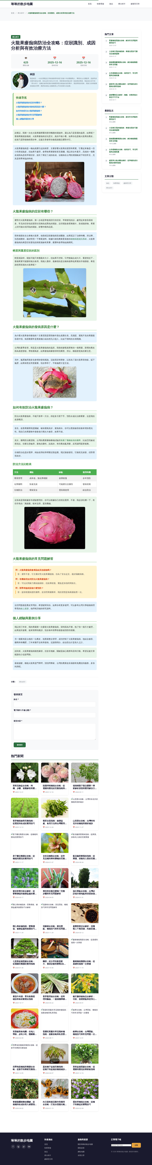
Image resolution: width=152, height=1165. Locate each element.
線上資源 (25, 608)
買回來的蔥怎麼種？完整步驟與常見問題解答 (54, 892)
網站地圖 (81, 1151)
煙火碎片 (121, 4)
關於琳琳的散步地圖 (85, 1144)
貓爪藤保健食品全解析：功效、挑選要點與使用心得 (84, 999)
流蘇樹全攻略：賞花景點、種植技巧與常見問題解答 (54, 929)
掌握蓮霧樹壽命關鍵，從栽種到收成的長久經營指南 (24, 1104)
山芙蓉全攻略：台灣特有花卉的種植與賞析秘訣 (84, 822)
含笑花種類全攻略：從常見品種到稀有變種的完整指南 (54, 858)
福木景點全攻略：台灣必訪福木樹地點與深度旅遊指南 (84, 894)
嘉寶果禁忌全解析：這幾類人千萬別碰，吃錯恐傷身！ (84, 929)
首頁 (90, 4)
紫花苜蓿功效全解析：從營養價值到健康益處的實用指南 (24, 894)
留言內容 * (18, 721)
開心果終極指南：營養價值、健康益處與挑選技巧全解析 (24, 929)
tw (29, 1146)
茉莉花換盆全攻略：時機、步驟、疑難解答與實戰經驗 (24, 788)
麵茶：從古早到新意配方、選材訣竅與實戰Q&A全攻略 (54, 964)
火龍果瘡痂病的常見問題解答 (29, 114)
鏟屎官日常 (135, 4)
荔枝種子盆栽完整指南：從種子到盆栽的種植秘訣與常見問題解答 (54, 1069)
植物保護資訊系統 (79, 239)
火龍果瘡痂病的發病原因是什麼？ (31, 106)
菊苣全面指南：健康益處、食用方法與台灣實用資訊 (54, 823)
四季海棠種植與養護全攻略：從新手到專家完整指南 (24, 1069)
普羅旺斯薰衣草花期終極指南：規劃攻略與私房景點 (54, 1034)
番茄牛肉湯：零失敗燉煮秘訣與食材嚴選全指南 (24, 997)
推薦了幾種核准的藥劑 (71, 440)
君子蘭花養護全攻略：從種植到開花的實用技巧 (24, 857)
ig (18, 1146)
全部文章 (81, 1155)
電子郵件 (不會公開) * (22, 710)
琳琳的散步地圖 (22, 1140)
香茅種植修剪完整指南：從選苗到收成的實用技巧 (24, 822)
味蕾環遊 (100, 4)
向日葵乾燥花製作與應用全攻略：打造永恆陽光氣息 (54, 1104)
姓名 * (16, 699)
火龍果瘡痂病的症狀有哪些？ (29, 102)
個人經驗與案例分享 (25, 119)
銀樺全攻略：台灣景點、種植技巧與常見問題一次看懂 (84, 1034)
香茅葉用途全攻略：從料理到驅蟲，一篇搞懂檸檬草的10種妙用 (54, 999)
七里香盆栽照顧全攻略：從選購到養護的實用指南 (24, 962)
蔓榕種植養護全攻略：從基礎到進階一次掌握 (84, 962)
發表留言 (20, 745)
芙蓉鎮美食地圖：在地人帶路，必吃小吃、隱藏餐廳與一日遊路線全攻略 (24, 1034)
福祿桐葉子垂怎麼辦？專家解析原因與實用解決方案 (84, 788)
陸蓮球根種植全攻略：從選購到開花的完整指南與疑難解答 (54, 788)
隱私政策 (81, 1148)
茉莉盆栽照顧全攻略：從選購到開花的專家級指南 (84, 1068)
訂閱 (136, 1145)
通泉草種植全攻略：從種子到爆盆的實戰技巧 (84, 1103)
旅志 (111, 4)
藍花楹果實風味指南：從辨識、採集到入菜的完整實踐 (84, 858)
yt (23, 1146)
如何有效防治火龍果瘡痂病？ (29, 110)
